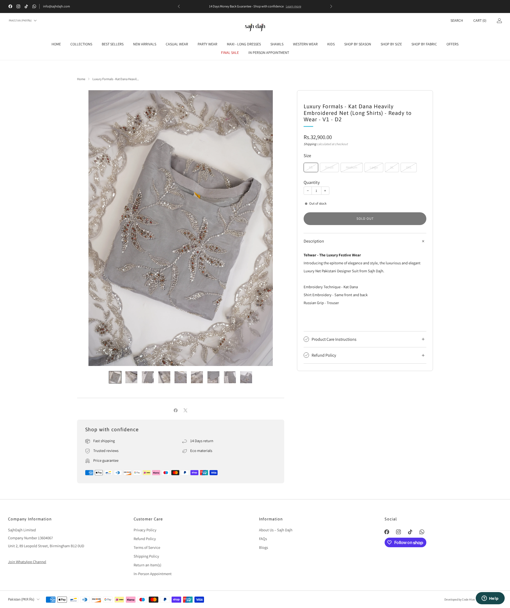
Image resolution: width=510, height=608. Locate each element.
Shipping (310, 144)
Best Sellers (113, 44)
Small (329, 167)
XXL (408, 167)
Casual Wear (177, 44)
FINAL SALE (230, 52)
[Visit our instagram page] (18, 6)
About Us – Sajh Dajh (275, 529)
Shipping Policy (146, 556)
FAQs (263, 538)
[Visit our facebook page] (10, 6)
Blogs (263, 547)
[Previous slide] (87, 228)
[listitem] (255, 6)
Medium (351, 167)
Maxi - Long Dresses (244, 44)
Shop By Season (357, 44)
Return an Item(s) (147, 564)
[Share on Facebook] (176, 410)
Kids (331, 44)
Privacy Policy (145, 529)
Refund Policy (145, 538)
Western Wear (305, 44)
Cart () (479, 20)
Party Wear (207, 44)
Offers (452, 44)
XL (392, 167)
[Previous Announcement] (178, 6)
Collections (81, 44)
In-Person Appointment (153, 573)
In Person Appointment (268, 52)
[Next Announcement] (331, 6)
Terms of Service (147, 547)
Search (456, 20)
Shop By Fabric (424, 44)
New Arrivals (144, 44)
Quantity (312, 182)
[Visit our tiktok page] (26, 6)
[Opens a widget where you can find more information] (490, 598)
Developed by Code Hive (459, 599)
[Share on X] (185, 410)
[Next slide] (273, 228)
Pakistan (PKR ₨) (20, 20)
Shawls (276, 44)
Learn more (293, 6)
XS (311, 167)
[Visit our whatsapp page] (34, 6)
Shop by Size (391, 44)
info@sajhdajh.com (56, 6)
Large (374, 167)
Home (56, 44)
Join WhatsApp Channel (27, 561)
